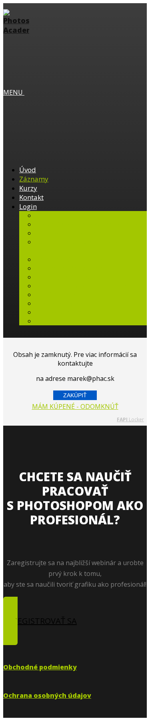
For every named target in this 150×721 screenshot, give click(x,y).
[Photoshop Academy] (16, 30)
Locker (130, 419)
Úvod (27, 169)
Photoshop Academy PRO (73, 268)
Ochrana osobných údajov (47, 695)
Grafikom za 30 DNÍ (64, 215)
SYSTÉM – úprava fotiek (71, 233)
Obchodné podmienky (40, 667)
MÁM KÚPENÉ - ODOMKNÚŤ (75, 406)
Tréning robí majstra (66, 277)
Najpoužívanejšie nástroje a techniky (90, 224)
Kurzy (28, 188)
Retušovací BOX (58, 294)
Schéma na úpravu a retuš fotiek (84, 285)
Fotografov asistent (64, 321)
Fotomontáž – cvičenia (68, 259)
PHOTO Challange (62, 303)
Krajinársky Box (58, 312)
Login (28, 206)
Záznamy (33, 178)
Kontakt (31, 197)
